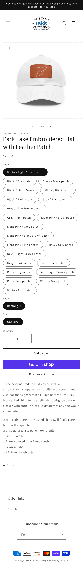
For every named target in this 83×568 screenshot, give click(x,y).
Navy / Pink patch (19, 263)
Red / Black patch (54, 263)
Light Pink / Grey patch (23, 226)
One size (13, 322)
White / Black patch (58, 190)
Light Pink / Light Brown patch (28, 235)
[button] (8, 23)
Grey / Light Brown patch (24, 208)
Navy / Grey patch (61, 245)
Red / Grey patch (18, 272)
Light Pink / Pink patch (23, 245)
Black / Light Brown (20, 190)
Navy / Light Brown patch (24, 254)
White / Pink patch (20, 290)
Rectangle (14, 306)
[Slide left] (32, 126)
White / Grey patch (53, 281)
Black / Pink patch (19, 199)
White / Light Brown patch (25, 172)
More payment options (41, 374)
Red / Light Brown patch (57, 272)
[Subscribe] (61, 535)
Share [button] (11, 464)
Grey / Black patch (55, 199)
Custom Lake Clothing (35, 560)
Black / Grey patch (19, 181)
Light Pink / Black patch (57, 217)
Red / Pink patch (18, 281)
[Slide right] (50, 126)
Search (12, 509)
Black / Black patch (56, 181)
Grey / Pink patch (19, 217)
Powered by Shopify (57, 560)
